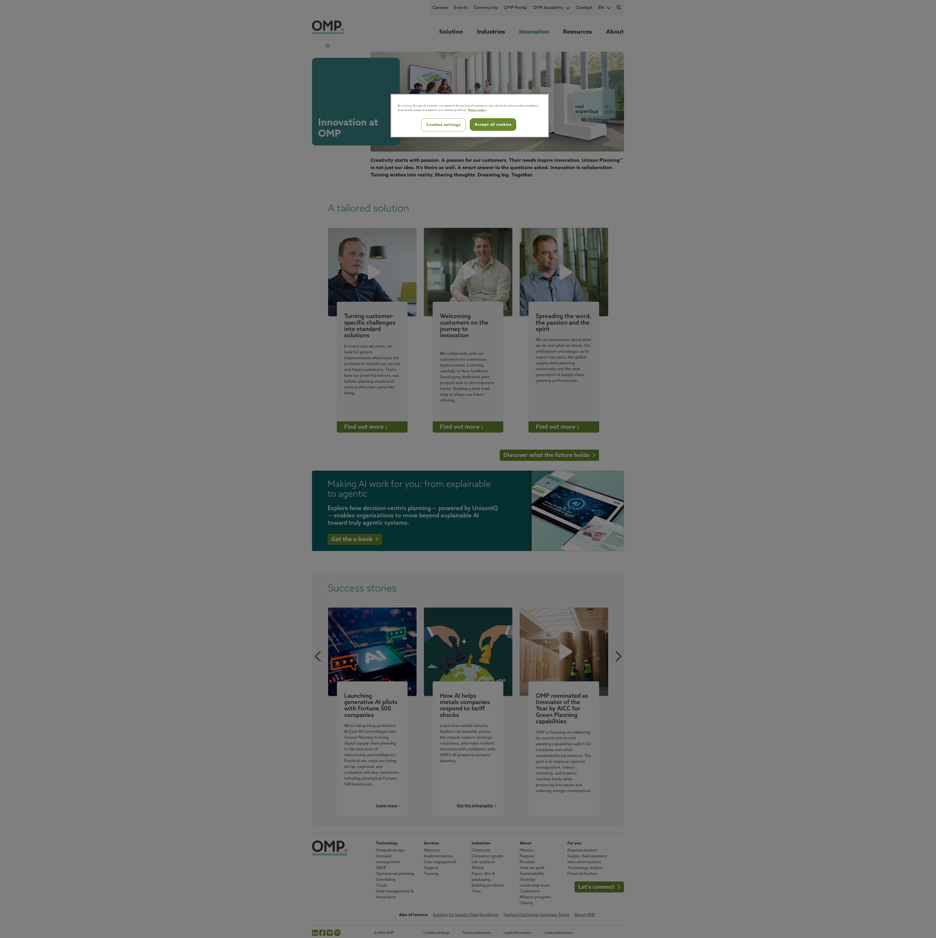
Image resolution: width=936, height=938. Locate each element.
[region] (469, 116)
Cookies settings (443, 125)
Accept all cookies (493, 124)
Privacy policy (477, 110)
